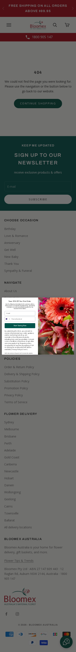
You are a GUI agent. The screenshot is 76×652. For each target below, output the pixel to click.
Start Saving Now (20, 326)
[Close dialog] (71, 299)
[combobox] (7, 319)
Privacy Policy (16, 349)
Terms (25, 349)
